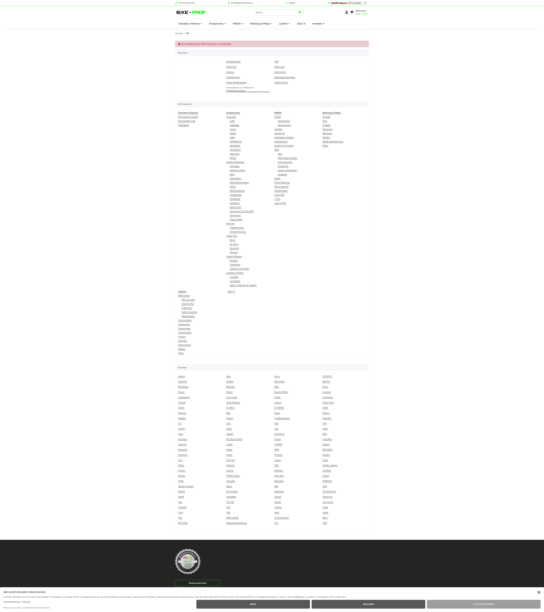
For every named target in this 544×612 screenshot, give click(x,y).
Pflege (325, 145)
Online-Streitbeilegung (236, 82)
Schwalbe (230, 481)
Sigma (229, 486)
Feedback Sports (282, 418)
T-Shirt (277, 199)
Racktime (327, 470)
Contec (277, 397)
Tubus (325, 507)
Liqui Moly (327, 439)
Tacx (180, 502)
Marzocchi (182, 449)
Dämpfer (234, 260)
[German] (336, 3)
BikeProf (326, 381)
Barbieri (229, 381)
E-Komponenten (285, 162)
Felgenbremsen (237, 227)
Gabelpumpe (184, 324)
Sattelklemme (236, 141)
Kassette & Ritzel (237, 170)
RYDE (181, 481)
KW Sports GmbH (234, 439)
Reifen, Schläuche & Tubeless (243, 285)
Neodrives (234, 248)
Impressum (279, 67)
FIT (179, 423)
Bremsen (230, 223)
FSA (324, 423)
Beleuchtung (183, 295)
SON (325, 486)
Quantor (230, 470)
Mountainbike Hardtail (188, 117)
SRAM (181, 497)
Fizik (228, 423)
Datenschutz (280, 72)
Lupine (229, 444)
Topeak (277, 502)
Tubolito (277, 507)
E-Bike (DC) (187, 308)
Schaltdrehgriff (280, 191)
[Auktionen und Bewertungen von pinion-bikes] (188, 561)
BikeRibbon (183, 387)
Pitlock (181, 465)
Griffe (232, 121)
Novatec (326, 455)
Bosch (232, 240)
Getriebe (278, 129)
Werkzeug (327, 133)
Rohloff (326, 476)
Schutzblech (235, 149)
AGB (276, 61)
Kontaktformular (233, 61)
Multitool (326, 137)
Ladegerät (282, 174)
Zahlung (230, 72)
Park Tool (230, 460)
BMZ (276, 387)
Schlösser (182, 341)
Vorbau (233, 158)
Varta (276, 512)
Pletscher (230, 465)
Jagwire (229, 434)
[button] (346, 12)
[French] (334, 3)
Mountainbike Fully (186, 121)
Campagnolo (184, 397)
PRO (276, 465)
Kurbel (233, 186)
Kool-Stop (182, 439)
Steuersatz (234, 154)
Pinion (325, 460)
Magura (326, 444)
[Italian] (339, 3)
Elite (228, 413)
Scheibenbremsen (238, 232)
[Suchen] (300, 12)
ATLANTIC (327, 376)
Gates (229, 428)
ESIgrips (182, 418)
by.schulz (327, 392)
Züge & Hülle (280, 203)
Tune (180, 512)
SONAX (181, 491)
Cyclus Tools (328, 402)
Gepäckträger (184, 328)
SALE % (231, 291)
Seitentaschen (184, 345)
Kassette (326, 117)
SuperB (277, 497)
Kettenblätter (235, 178)
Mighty (229, 449)
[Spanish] (346, 3)
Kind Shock (279, 434)
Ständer (181, 349)
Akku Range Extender (287, 158)
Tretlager (327, 125)
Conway (181, 402)
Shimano (234, 252)
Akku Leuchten (188, 299)
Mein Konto (231, 67)
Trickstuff (182, 507)
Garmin (181, 428)
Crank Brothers (233, 402)
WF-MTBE (183, 523)
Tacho (181, 353)
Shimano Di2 (235, 207)
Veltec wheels (232, 517)
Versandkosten (233, 77)
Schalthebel (235, 199)
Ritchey (181, 476)
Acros (277, 376)
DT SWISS (279, 407)
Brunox (181, 392)
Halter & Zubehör (189, 312)
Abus (228, 376)
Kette (232, 174)
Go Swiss (234, 244)
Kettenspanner (281, 141)
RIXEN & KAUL (233, 476)
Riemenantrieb (284, 125)
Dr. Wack (230, 407)
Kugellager (234, 125)
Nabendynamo (188, 316)
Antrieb (277, 117)
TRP (228, 507)
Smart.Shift (279, 195)
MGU (276, 149)
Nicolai (229, 455)
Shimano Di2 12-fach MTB (241, 211)
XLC (276, 523)
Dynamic (182, 413)
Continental (328, 397)
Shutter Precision (186, 486)
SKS (276, 486)
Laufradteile (235, 281)
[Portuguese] (341, 3)
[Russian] (343, 3)
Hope (180, 434)
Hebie (325, 428)
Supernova (327, 497)
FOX (276, 423)
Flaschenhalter (185, 320)
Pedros (277, 460)
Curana (277, 402)
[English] (332, 3)
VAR (228, 512)
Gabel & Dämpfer (234, 256)
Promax (181, 470)
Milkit (276, 449)
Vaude (325, 512)
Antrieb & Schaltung (235, 162)
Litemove (182, 444)
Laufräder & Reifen (234, 273)
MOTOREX (328, 449)
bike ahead (279, 381)
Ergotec (326, 413)
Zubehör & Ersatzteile (239, 269)
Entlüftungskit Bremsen (333, 141)
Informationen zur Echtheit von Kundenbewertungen (240, 89)
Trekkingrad (183, 125)
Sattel (232, 137)
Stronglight (231, 497)
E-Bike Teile (231, 236)
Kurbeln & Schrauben (284, 145)
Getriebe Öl (279, 133)
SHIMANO (327, 481)
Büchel (229, 392)
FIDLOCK (327, 418)
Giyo (276, 428)
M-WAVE (278, 444)
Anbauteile (231, 117)
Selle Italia (279, 481)
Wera (325, 517)
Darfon (181, 407)
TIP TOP (230, 502)
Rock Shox (279, 476)
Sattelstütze (235, 145)
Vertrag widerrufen (198, 583)
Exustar (229, 418)
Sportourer (279, 491)
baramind (182, 381)
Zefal (325, 523)
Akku (280, 154)
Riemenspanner (281, 186)
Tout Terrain (328, 502)
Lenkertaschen (185, 332)
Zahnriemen (235, 215)
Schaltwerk (235, 203)
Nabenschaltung (237, 191)
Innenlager (234, 166)
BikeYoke (230, 387)
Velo (180, 517)
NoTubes (278, 455)
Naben (277, 178)
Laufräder (234, 277)
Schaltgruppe (236, 195)
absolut (181, 376)
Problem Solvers (330, 465)
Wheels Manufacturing (236, 523)
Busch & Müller (281, 392)
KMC (325, 434)
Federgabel (235, 264)
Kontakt (292, 3)
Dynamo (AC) (188, 304)
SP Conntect (232, 491)
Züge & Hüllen (236, 219)
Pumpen (182, 336)
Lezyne (277, 439)
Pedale (233, 133)
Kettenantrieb (284, 121)
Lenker (233, 129)
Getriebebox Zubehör (284, 137)
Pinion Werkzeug (282, 182)
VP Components (281, 517)
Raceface (278, 470)
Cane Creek (231, 397)
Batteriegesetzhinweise (284, 77)
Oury (180, 460)
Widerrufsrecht (281, 82)
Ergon (277, 413)
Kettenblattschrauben (239, 182)
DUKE (325, 407)
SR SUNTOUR (329, 491)
